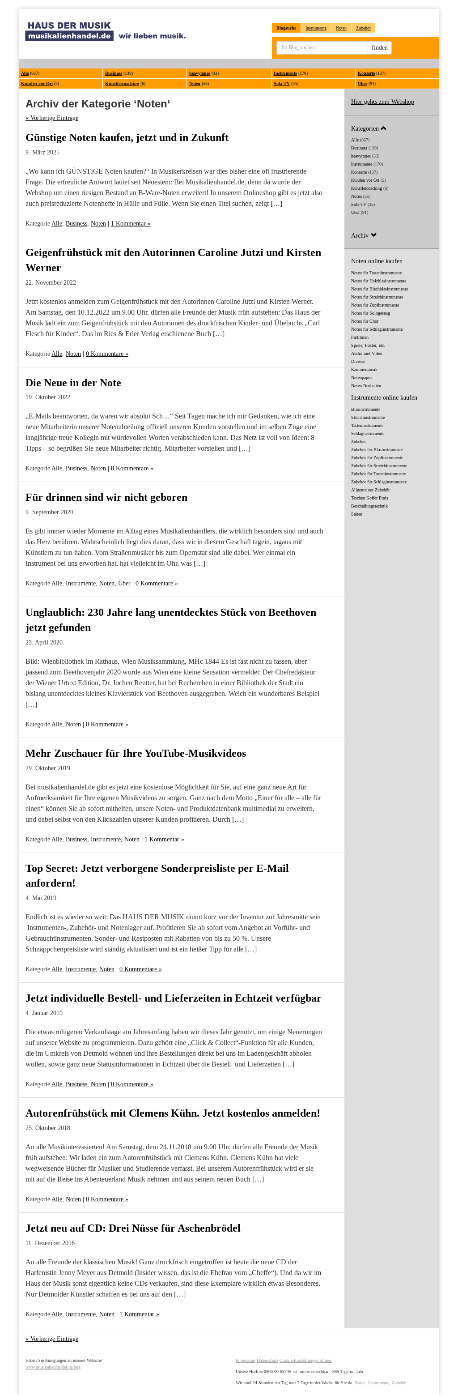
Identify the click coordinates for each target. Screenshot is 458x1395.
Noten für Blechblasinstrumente (379, 288)
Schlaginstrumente (367, 433)
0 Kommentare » (107, 353)
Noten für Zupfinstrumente (375, 305)
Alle (25, 73)
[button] (392, 128)
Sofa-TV (282, 83)
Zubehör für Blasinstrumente (377, 449)
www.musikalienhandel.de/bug (53, 1367)
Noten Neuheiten (366, 385)
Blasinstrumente (365, 409)
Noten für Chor (364, 321)
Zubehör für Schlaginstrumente (379, 481)
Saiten (356, 514)
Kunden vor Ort (37, 83)
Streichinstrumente (368, 417)
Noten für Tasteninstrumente (376, 272)
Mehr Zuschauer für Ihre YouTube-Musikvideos (135, 753)
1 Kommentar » (131, 223)
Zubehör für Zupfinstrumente (377, 457)
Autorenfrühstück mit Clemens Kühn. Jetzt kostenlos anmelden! (172, 1113)
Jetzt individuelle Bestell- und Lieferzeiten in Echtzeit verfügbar (173, 998)
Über (362, 83)
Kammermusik (364, 369)
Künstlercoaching (122, 83)
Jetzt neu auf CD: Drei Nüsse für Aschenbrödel (133, 1228)
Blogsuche (286, 28)
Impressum (245, 1360)
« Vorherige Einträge (51, 118)
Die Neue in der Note (73, 382)
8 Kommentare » (132, 468)
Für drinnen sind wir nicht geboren (106, 497)
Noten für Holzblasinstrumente (378, 280)
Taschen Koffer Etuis (369, 497)
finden (380, 47)
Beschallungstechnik (369, 505)
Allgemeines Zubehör (370, 489)
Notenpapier (362, 377)
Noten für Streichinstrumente (377, 296)
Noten (341, 28)
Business (113, 73)
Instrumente (316, 28)
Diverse (358, 361)
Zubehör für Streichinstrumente (379, 465)
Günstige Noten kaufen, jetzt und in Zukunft (127, 137)
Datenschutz (267, 1360)
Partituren (360, 337)
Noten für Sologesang (370, 313)
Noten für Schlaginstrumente (377, 329)
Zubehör (363, 28)
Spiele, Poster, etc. (368, 345)
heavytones (199, 73)
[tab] (392, 128)
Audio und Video (366, 353)
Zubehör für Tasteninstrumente (378, 473)
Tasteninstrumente (367, 425)
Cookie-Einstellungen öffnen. (306, 1360)
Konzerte (366, 73)
